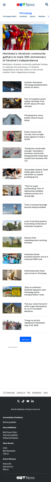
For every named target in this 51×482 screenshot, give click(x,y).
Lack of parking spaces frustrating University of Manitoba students (35, 223)
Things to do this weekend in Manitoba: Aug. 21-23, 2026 (34, 323)
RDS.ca (6, 469)
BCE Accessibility (9, 422)
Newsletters (37, 392)
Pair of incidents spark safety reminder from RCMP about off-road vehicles (35, 102)
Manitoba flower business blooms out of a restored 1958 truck (36, 257)
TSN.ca (6, 453)
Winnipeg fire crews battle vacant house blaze (33, 118)
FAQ (28, 392)
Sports (32, 16)
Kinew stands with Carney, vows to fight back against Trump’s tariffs (34, 135)
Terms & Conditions (10, 435)
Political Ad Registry (10, 438)
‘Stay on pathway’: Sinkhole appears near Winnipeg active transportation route (35, 291)
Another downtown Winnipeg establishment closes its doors (35, 85)
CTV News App (9, 392)
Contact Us (21, 392)
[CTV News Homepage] (26, 4)
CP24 (5, 448)
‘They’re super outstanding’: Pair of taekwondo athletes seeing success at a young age (34, 191)
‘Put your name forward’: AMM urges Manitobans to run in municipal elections (36, 307)
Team (45, 392)
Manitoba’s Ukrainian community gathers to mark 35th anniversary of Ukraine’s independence (24, 57)
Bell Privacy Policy (10, 432)
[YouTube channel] (27, 401)
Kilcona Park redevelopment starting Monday (35, 240)
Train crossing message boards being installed (35, 206)
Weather (41, 16)
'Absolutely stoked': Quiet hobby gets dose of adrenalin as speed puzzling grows (36, 173)
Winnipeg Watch (9, 16)
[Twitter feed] (18, 401)
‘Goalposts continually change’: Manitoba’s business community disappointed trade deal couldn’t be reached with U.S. (36, 154)
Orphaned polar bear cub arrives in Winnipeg (35, 272)
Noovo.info (7, 463)
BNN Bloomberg (9, 451)
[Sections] (4, 4)
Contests (23, 16)
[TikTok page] (23, 401)
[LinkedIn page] (32, 401)
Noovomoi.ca (8, 466)
